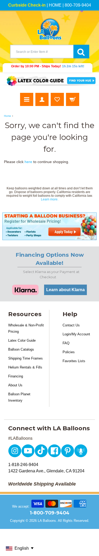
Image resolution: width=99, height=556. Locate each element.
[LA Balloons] (49, 29)
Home (7, 115)
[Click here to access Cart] (72, 99)
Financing (15, 376)
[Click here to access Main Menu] (26, 99)
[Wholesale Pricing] (49, 226)
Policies (69, 352)
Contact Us (71, 325)
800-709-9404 (78, 5)
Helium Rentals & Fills (25, 367)
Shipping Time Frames (25, 358)
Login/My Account (76, 334)
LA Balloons (47, 521)
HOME (55, 5)
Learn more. (49, 199)
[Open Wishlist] (57, 99)
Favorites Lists (74, 361)
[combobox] (41, 51)
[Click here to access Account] (42, 99)
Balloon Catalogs (21, 349)
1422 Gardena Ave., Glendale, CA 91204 (46, 471)
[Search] (81, 51)
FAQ (66, 343)
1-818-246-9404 (23, 464)
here (28, 162)
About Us (15, 385)
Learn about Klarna (65, 289)
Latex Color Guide (22, 340)
